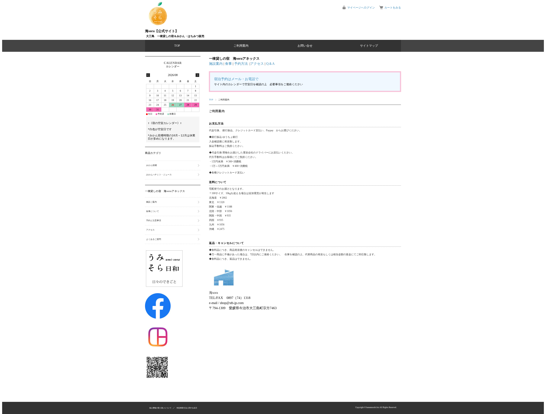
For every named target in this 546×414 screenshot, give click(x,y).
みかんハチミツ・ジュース (159, 174)
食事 (228, 63)
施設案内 (216, 63)
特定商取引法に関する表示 (187, 408)
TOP (177, 45)
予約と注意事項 (153, 220)
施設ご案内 (151, 202)
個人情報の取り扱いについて (160, 408)
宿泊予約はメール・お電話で (236, 79)
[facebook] (158, 317)
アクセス (257, 63)
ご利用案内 (241, 45)
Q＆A (270, 63)
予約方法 (241, 63)
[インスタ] (158, 348)
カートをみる (392, 7)
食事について (152, 211)
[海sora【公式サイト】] (158, 24)
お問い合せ (305, 45)
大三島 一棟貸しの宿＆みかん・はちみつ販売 (175, 36)
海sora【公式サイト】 (162, 31)
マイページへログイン (361, 7)
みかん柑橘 (151, 165)
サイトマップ (369, 45)
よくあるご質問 (153, 239)
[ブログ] (164, 286)
